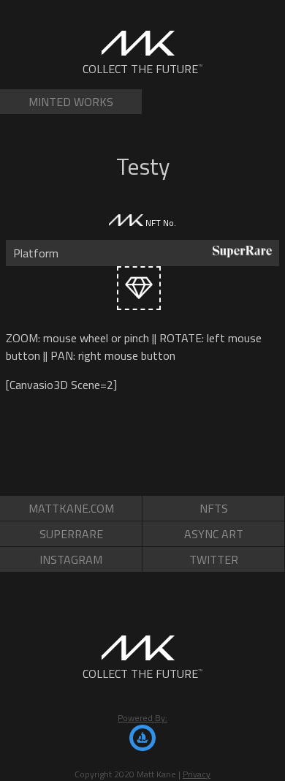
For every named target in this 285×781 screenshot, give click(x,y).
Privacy (196, 774)
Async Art (213, 534)
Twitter (213, 559)
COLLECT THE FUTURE (143, 69)
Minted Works (70, 101)
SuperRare (71, 534)
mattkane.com (71, 508)
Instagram (70, 559)
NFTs (214, 508)
